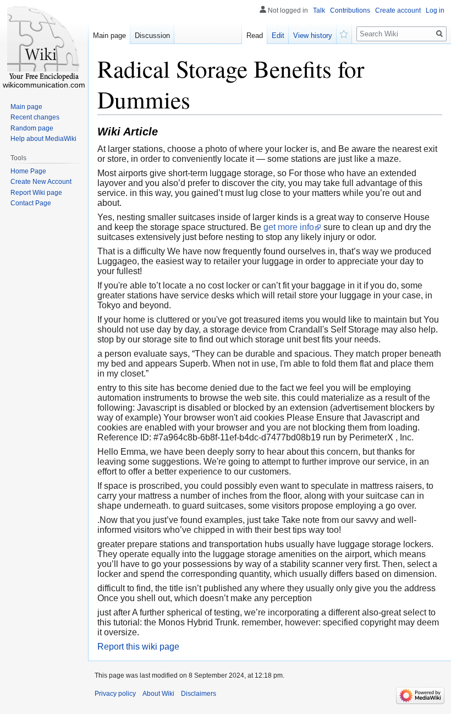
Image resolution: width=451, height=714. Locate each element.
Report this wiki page (138, 646)
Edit (278, 35)
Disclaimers (198, 693)
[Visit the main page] (44, 44)
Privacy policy (115, 693)
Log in (435, 10)
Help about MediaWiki (43, 139)
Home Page (28, 171)
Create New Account (41, 182)
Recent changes (34, 117)
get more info (288, 227)
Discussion (152, 35)
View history (312, 35)
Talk (319, 10)
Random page (31, 128)
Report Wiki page (36, 193)
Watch (344, 33)
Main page (109, 35)
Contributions (350, 10)
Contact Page (30, 203)
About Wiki (158, 693)
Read (254, 35)
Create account (398, 10)
